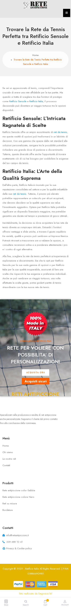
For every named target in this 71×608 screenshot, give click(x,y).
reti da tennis (60, 132)
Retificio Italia (36, 101)
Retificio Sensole (17, 101)
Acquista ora (35, 372)
